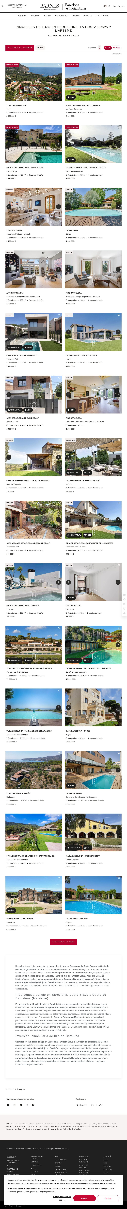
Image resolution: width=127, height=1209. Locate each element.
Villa (106, 1173)
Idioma (82, 1105)
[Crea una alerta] (99, 47)
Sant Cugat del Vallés (61, 1174)
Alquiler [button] (35, 16)
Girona (58, 1166)
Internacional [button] (62, 16)
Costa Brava (84, 1156)
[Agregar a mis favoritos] (59, 65)
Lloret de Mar (61, 1160)
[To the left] (8, 81)
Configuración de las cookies (62, 1198)
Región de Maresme (83, 1166)
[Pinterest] (33, 1105)
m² (123, 6)
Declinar (108, 1198)
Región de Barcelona (84, 1161)
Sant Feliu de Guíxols (12, 1170)
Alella (33, 1168)
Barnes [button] (76, 16)
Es (114, 6)
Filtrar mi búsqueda (20, 48)
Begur (9, 1166)
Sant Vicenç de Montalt (37, 1158)
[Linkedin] (21, 1105)
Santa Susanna (61, 1169)
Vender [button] (47, 16)
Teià (56, 1156)
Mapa (117, 48)
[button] (105, 6)
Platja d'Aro (36, 1165)
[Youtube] (8, 1105)
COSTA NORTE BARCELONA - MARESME (84, 1173)
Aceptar (84, 1198)
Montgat (34, 1162)
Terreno (107, 1166)
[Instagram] (27, 1105)
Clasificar (92, 48)
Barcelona (11, 1157)
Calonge (34, 1172)
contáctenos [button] (102, 16)
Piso (105, 1163)
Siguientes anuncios (63, 942)
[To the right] (58, 81)
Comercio (108, 1169)
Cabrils (58, 1163)
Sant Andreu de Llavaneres (13, 1161)
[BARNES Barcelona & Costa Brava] (63, 6)
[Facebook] (14, 1105)
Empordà (107, 1156)
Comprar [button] (22, 16)
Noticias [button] (87, 16)
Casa (106, 1160)
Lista (109, 48)
